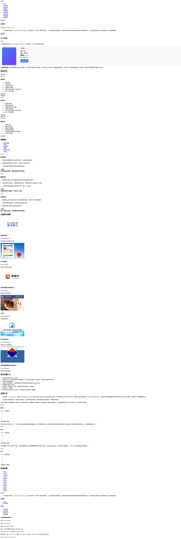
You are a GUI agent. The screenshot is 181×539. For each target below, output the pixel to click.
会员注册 (3, 20)
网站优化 (5, 7)
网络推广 (5, 9)
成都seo (5, 478)
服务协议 (5, 512)
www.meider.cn (4, 290)
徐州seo (5, 480)
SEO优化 (5, 5)
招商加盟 (5, 15)
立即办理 (3, 93)
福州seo (5, 485)
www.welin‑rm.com (5, 368)
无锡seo (5, 490)
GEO (4, 501)
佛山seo (5, 471)
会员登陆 (3, 33)
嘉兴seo (5, 482)
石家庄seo (5, 475)
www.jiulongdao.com (5, 316)
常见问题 (5, 12)
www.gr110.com (4, 264)
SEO (13, 531)
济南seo (5, 483)
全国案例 (5, 10)
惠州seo (5, 488)
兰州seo (5, 476)
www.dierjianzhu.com (5, 342)
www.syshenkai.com (5, 238)
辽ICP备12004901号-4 (43, 534)
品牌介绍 (5, 14)
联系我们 (5, 17)
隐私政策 (5, 514)
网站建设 (5, 503)
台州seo (5, 473)
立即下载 (24, 61)
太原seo (5, 487)
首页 (4, 4)
